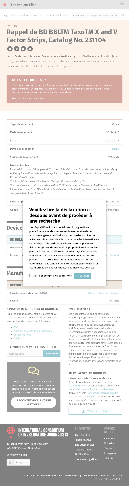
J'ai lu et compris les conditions (52, 275)
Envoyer (82, 276)
